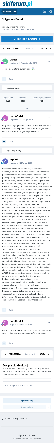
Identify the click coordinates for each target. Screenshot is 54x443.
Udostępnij (28, 401)
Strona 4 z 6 (30, 49)
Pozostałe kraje (27, 29)
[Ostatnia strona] (50, 49)
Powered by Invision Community (27, 439)
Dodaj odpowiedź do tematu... (22, 385)
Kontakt (32, 435)
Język (21, 435)
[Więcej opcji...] (49, 61)
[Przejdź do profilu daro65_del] (5, 118)
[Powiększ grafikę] (33, 69)
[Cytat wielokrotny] (4, 79)
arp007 (14, 159)
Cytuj (10, 79)
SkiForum (20, 27)
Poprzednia (13, 49)
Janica (14, 59)
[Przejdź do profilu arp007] (5, 161)
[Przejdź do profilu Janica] (5, 61)
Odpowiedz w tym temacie (27, 39)
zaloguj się (42, 371)
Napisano (23, 63)
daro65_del (16, 116)
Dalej (44, 49)
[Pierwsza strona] (4, 49)
